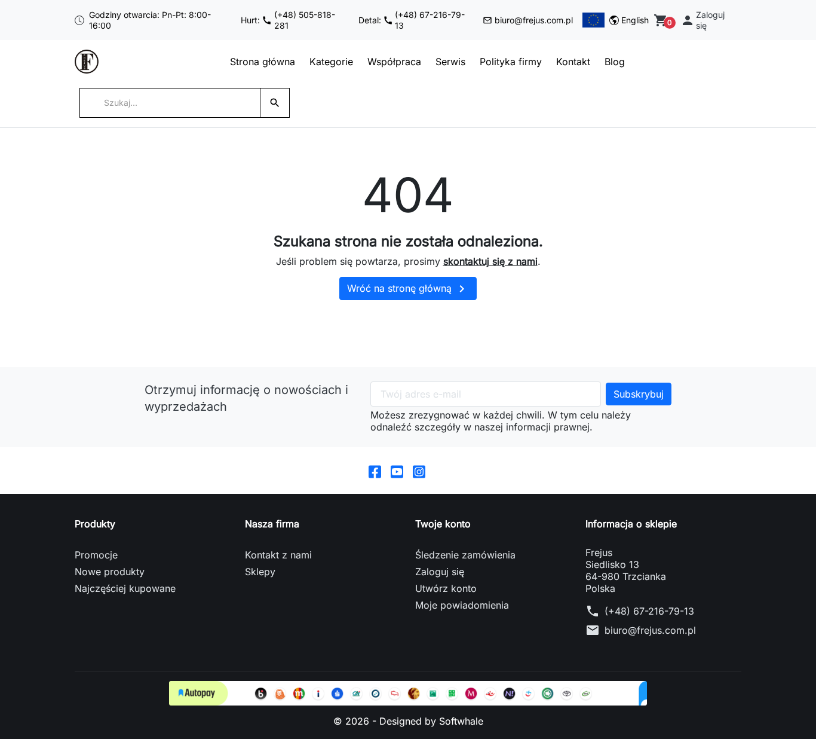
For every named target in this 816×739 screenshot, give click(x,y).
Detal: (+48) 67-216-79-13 (411, 20)
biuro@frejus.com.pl (534, 20)
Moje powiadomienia (462, 605)
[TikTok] (441, 471)
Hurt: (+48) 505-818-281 (288, 20)
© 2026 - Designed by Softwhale (408, 721)
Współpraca (394, 62)
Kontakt (573, 62)
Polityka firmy (511, 62)
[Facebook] (375, 471)
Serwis (450, 62)
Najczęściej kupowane (125, 588)
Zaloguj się (439, 572)
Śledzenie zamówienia (465, 555)
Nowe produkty (110, 572)
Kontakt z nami (278, 555)
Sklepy (260, 572)
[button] (708, 20)
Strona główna (262, 62)
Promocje (96, 555)
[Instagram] (419, 471)
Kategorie (331, 62)
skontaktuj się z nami (490, 261)
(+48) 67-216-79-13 (649, 611)
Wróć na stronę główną (408, 289)
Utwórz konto (446, 588)
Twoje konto (443, 524)
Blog (615, 62)
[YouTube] (397, 471)
